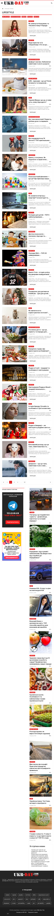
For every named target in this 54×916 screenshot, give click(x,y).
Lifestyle (31, 21)
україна (21, 895)
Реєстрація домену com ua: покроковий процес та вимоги (39, 865)
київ (39, 899)
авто (14, 899)
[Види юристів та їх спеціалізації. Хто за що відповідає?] (14, 47)
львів (28, 903)
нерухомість (46, 899)
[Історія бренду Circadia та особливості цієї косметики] (14, 411)
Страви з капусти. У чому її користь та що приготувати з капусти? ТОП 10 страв (40, 836)
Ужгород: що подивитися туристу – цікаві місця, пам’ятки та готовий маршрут (40, 518)
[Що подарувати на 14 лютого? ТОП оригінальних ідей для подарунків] (14, 143)
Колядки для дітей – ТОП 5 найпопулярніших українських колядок (38, 216)
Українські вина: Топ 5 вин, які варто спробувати (40, 802)
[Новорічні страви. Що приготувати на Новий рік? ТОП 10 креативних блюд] (14, 353)
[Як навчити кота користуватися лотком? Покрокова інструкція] (14, 315)
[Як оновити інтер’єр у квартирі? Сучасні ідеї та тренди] (14, 200)
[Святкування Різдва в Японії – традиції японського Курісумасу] (14, 392)
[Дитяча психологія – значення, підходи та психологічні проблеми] (14, 239)
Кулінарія (32, 692)
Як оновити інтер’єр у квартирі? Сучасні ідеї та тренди (38, 197)
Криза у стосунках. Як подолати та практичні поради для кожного (37, 159)
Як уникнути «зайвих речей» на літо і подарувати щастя (40, 859)
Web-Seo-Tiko (40, 910)
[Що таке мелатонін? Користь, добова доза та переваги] (14, 124)
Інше (30, 97)
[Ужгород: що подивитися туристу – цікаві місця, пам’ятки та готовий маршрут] (41, 499)
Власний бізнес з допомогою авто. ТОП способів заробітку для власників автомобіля (39, 624)
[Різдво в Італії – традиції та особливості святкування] (14, 372)
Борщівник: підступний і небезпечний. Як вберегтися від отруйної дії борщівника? (40, 555)
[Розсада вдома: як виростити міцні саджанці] (41, 716)
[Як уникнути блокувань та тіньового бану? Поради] (14, 28)
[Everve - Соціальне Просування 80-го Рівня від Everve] (11, 546)
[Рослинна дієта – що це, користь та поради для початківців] (14, 334)
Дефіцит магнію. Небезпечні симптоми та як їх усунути (39, 63)
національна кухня (43, 895)
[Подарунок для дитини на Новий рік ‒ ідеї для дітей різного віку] (14, 296)
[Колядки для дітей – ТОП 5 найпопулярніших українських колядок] (14, 219)
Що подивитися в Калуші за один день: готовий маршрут (40, 862)
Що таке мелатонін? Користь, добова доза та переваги (40, 120)
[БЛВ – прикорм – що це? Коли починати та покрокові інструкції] (14, 85)
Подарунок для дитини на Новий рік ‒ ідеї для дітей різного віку (38, 292)
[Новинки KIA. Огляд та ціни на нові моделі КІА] (41, 573)
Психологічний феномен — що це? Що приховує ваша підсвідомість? (38, 178)
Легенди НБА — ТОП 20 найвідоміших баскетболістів (37, 254)
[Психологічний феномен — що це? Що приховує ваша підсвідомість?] (14, 181)
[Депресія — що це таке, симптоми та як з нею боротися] (14, 468)
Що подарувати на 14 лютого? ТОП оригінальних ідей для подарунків (39, 139)
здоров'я (20, 899)
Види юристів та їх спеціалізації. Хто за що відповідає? (37, 44)
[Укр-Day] (17, 3)
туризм (14, 895)
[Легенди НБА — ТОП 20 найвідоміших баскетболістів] (14, 258)
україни (48, 903)
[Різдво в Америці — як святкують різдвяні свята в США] (14, 430)
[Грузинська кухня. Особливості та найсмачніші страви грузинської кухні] (41, 679)
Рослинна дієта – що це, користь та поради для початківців (37, 331)
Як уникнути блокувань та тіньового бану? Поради (38, 25)
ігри (27, 899)
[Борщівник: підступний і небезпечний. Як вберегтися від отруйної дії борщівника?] (41, 536)
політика (27, 895)
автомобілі (41, 903)
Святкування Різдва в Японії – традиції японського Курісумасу (39, 388)
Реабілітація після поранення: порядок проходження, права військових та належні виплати (39, 856)
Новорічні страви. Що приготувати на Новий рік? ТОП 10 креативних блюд (38, 350)
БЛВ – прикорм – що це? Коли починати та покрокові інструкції (39, 82)
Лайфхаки (24, 16)
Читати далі (33, 35)
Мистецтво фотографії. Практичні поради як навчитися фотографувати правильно (40, 767)
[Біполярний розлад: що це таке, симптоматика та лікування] (14, 449)
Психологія (30, 16)
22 (24, 482)
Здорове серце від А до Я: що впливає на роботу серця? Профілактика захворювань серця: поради (40, 661)
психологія (7, 899)
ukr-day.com (5, 880)
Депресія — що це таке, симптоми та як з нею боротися (37, 465)
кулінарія (33, 899)
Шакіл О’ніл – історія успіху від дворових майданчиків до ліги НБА (40, 273)
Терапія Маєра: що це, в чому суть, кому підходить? (39, 101)
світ (34, 903)
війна (34, 895)
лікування (6, 903)
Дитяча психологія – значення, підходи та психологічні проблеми (37, 235)
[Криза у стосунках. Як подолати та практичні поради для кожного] (14, 162)
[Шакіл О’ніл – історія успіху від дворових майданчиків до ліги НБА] (14, 277)
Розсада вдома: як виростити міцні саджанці (40, 732)
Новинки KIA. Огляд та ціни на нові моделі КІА (40, 589)
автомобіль (21, 903)
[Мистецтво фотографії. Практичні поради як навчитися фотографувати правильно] (41, 748)
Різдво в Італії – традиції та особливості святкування (39, 369)
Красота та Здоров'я (15, 16)
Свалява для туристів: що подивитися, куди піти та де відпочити (39, 851)
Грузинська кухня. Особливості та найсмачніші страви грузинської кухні (37, 698)
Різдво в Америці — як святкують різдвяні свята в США (39, 426)
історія (14, 903)
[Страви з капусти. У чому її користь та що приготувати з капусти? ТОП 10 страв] (41, 818)
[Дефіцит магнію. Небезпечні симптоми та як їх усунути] (14, 66)
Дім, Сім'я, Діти (6, 16)
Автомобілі (33, 618)
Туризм (32, 512)
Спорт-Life (36, 16)
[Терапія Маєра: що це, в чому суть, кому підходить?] (14, 105)
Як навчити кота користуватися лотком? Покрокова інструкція (38, 312)
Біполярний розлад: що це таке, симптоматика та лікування (38, 446)
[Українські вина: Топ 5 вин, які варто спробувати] (41, 785)
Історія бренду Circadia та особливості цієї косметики (39, 407)
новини (7, 895)
